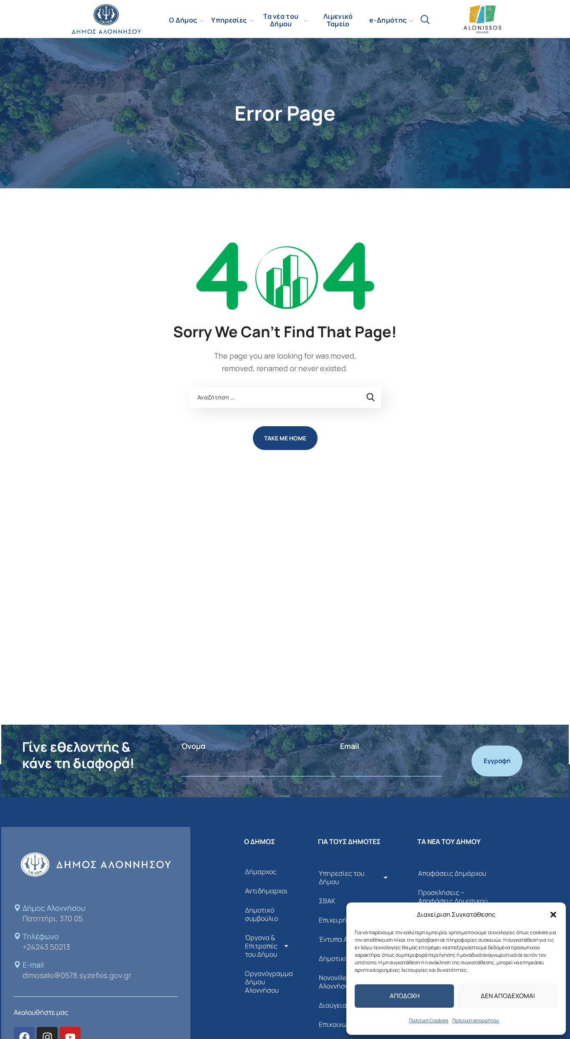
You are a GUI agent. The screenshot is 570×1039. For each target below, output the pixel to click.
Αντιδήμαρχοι (266, 890)
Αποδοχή (404, 995)
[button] (553, 914)
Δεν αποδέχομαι (508, 995)
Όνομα (193, 746)
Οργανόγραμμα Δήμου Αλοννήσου (269, 982)
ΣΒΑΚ (327, 900)
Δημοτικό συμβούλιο (261, 914)
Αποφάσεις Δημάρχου (452, 873)
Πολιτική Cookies (428, 1020)
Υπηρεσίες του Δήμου (341, 877)
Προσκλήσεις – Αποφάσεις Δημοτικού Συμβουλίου (452, 901)
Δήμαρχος (261, 871)
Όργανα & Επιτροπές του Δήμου (261, 946)
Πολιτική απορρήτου (475, 1020)
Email (349, 746)
